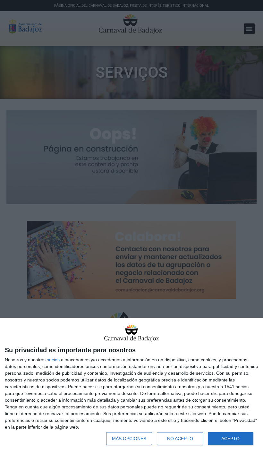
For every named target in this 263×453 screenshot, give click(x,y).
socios (53, 359)
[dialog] (131, 385)
